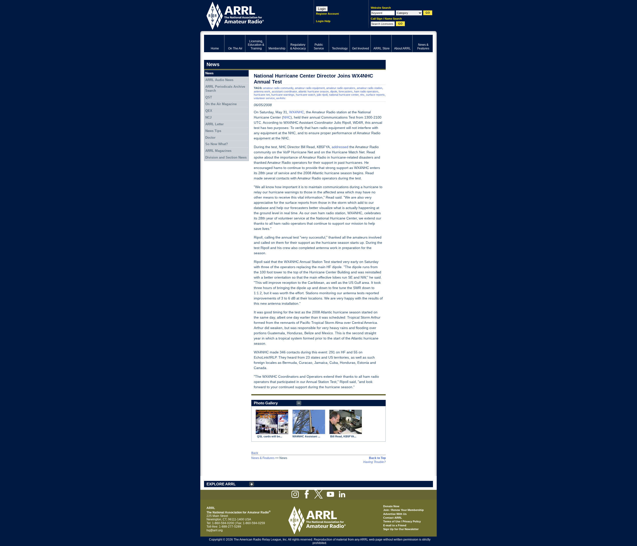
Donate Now (391, 506)
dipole (333, 91)
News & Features (262, 458)
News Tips (213, 131)
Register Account (327, 13)
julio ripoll (322, 94)
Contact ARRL (392, 517)
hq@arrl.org (215, 530)
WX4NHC (296, 112)
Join (386, 509)
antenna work (262, 91)
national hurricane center (344, 94)
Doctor (210, 137)
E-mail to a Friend (394, 525)
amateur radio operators (340, 87)
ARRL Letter (214, 124)
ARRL (252, 15)
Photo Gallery (266, 403)
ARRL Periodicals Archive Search (225, 88)
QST (208, 97)
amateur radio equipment (310, 87)
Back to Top (377, 458)
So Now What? (216, 144)
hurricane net (262, 94)
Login (322, 9)
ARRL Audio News (219, 80)
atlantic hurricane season (313, 91)
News (209, 73)
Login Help (323, 21)
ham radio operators (366, 91)
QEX (208, 111)
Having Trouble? (374, 462)
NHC (287, 117)
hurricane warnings (282, 94)
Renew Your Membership (407, 509)
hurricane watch (305, 94)
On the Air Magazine (221, 104)
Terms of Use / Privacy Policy (402, 521)
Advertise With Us (395, 513)
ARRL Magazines (218, 151)
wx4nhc (281, 98)
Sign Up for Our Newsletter (401, 529)
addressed (340, 147)
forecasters (346, 91)
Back (254, 453)
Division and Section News (226, 157)
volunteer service (264, 98)
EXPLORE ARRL (221, 484)
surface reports (375, 94)
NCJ (208, 117)
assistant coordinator (284, 91)
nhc (362, 94)
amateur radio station (369, 87)
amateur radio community (278, 87)
